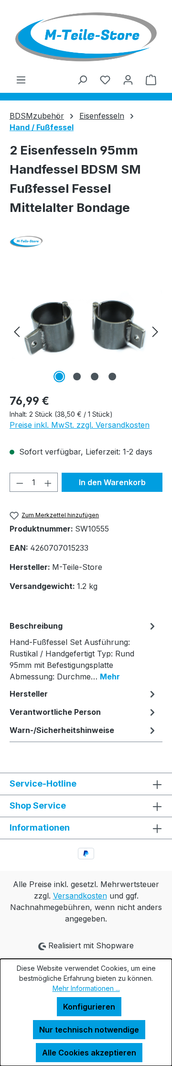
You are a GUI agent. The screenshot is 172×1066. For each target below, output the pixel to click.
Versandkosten (80, 895)
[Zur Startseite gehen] (86, 36)
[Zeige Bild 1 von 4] (59, 376)
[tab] (84, 651)
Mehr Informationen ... (86, 988)
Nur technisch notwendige (89, 1029)
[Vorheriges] (17, 331)
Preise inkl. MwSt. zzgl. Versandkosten (80, 425)
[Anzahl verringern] (20, 482)
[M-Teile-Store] (86, 241)
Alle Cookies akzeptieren (89, 1052)
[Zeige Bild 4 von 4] (112, 376)
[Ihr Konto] (128, 79)
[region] (86, 331)
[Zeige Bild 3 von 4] (94, 376)
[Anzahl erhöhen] (48, 482)
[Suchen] (82, 79)
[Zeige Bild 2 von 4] (77, 376)
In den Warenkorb (112, 482)
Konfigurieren (89, 1006)
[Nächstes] (155, 331)
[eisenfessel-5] (86, 331)
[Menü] (21, 79)
